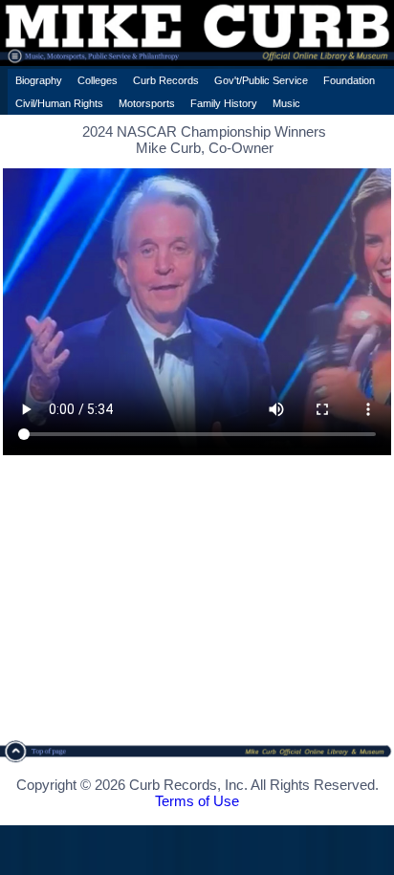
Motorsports (147, 103)
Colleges (97, 80)
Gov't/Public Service (261, 80)
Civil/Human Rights (59, 103)
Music (286, 103)
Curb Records (166, 80)
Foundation (349, 80)
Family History (223, 103)
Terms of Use (197, 801)
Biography (38, 80)
